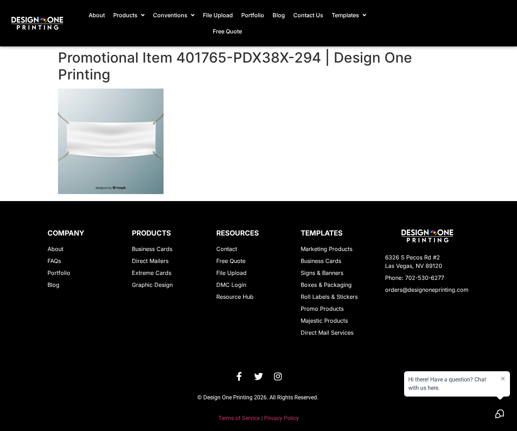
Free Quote (227, 31)
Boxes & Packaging (326, 284)
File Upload (218, 15)
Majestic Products (324, 320)
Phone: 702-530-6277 (414, 277)
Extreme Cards (151, 272)
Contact (226, 248)
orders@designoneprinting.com (426, 289)
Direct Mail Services (327, 332)
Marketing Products (326, 248)
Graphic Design (152, 284)
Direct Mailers (150, 260)
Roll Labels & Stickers (329, 296)
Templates (345, 15)
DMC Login (231, 284)
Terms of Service (239, 418)
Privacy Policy (281, 418)
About (97, 15)
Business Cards (152, 248)
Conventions (170, 15)
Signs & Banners (322, 272)
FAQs (54, 260)
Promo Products (322, 308)
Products (125, 15)
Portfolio (252, 15)
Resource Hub (235, 296)
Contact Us (308, 15)
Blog (279, 15)
